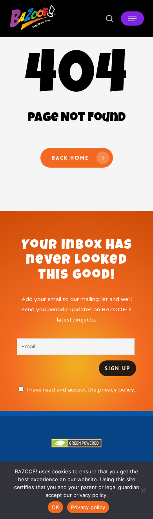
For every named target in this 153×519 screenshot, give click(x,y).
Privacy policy (88, 507)
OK (55, 507)
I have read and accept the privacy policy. (80, 389)
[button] (132, 18)
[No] (143, 490)
